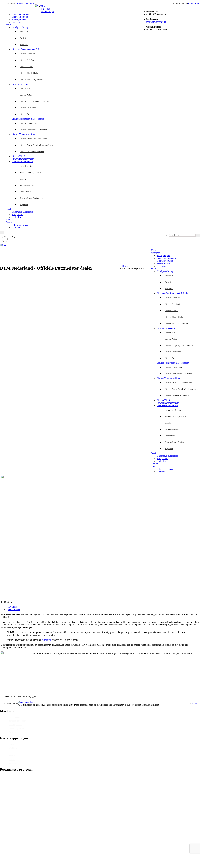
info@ (156, 22)
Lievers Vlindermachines (23, 134)
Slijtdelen (24, 205)
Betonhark (24, 32)
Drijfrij (23, 38)
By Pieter (12, 607)
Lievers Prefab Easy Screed (31, 79)
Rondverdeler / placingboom (31, 198)
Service (9, 209)
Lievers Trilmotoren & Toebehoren (28, 119)
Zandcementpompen (21, 14)
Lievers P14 (25, 88)
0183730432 (194, 3)
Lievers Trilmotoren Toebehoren (33, 130)
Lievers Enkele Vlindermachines (33, 139)
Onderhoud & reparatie (22, 212)
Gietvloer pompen (16, 728)
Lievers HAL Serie (27, 60)
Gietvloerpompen (20, 16)
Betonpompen (47, 11)
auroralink (46, 640)
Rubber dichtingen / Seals (30, 172)
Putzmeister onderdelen (22, 161)
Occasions (16, 22)
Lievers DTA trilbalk (29, 73)
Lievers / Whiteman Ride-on (32, 152)
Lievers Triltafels (19, 156)
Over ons (16, 227)
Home (44, 6)
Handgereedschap (20, 27)
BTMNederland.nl (26, 3)
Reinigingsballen (27, 185)
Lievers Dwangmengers (23, 159)
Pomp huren (17, 214)
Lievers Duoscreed (27, 54)
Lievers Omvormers (28, 108)
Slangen (23, 179)
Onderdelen (17, 217)
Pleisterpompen (19, 19)
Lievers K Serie (26, 66)
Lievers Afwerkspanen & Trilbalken (28, 49)
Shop (8, 24)
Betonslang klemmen (28, 166)
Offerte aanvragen (20, 225)
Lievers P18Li (26, 95)
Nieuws (9, 219)
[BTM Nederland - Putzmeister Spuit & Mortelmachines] (38, 5)
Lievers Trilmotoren (28, 123)
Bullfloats (24, 45)
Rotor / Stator (25, 192)
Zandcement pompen (17, 721)
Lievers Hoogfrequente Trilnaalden (34, 101)
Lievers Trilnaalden (21, 84)
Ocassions (13, 732)
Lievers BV (24, 114)
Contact (9, 222)
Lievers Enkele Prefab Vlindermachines (36, 145)
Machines (45, 9)
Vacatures (13, 763)
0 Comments (14, 609)
